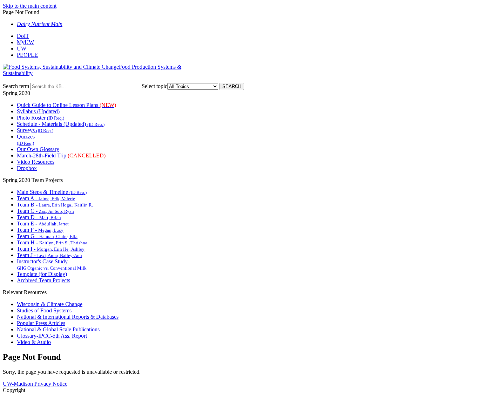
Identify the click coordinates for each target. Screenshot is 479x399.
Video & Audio (34, 342)
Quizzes (26, 140)
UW (21, 49)
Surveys (35, 130)
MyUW (25, 42)
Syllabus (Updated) (38, 111)
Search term (16, 86)
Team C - (45, 211)
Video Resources (35, 162)
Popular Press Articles (41, 323)
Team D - (39, 217)
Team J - (49, 255)
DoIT (23, 36)
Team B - (55, 205)
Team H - (52, 242)
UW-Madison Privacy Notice (35, 384)
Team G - (47, 236)
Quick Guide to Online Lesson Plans (66, 105)
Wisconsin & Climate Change (49, 304)
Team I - (51, 249)
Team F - (40, 230)
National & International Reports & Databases (68, 317)
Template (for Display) (42, 274)
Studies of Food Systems (44, 310)
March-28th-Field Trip (61, 155)
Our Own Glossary (38, 149)
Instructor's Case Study (52, 264)
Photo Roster (40, 118)
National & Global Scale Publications (58, 329)
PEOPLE (27, 55)
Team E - (43, 223)
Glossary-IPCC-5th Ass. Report (52, 336)
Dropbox (27, 168)
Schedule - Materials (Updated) (60, 124)
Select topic (154, 86)
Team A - (46, 198)
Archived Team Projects (43, 280)
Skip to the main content (29, 6)
